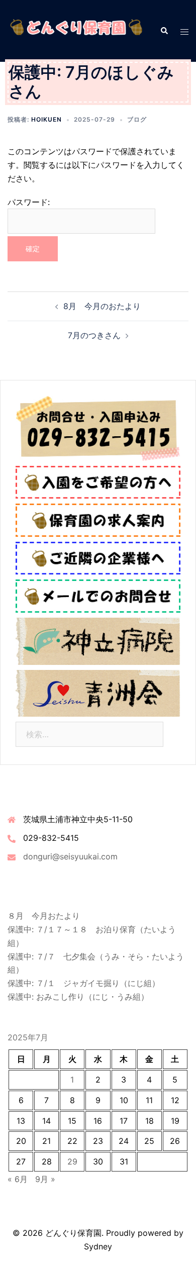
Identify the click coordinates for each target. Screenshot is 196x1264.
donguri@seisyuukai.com (70, 856)
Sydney (98, 1246)
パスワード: (29, 202)
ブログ (137, 119)
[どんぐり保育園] (76, 30)
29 (72, 1161)
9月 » (45, 1179)
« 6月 (18, 1179)
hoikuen (46, 119)
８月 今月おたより (44, 916)
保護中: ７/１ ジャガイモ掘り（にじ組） (84, 983)
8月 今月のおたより (102, 306)
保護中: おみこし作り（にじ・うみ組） (78, 997)
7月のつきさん (94, 335)
